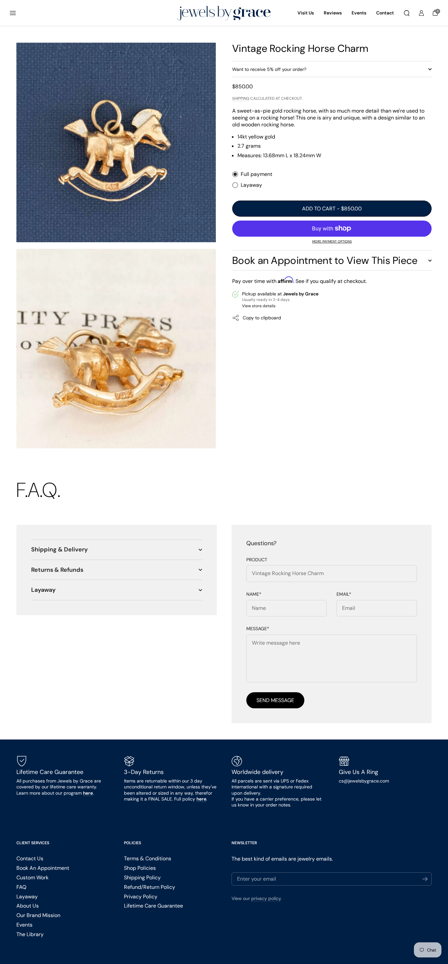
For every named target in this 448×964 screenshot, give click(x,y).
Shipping (240, 98)
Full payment (256, 174)
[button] (407, 13)
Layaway (251, 185)
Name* (253, 594)
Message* (257, 628)
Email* (343, 594)
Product (256, 559)
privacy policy (266, 898)
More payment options (332, 241)
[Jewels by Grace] (223, 13)
